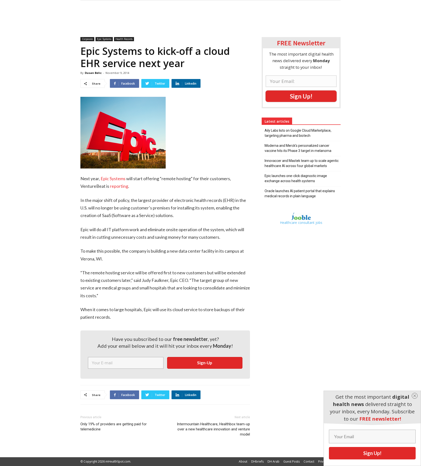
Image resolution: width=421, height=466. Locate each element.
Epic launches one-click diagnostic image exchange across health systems (296, 178)
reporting (119, 186)
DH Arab (273, 461)
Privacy (323, 461)
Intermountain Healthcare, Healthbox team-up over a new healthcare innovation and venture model (213, 429)
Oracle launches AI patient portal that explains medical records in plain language (300, 193)
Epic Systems (104, 39)
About (243, 461)
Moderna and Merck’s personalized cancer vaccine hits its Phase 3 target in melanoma (298, 148)
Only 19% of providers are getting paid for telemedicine (113, 426)
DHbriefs (257, 461)
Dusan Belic (93, 73)
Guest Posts (291, 461)
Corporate (87, 39)
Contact (309, 461)
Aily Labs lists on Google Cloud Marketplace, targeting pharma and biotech (298, 133)
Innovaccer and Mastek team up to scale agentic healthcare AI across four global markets (302, 163)
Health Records (124, 39)
